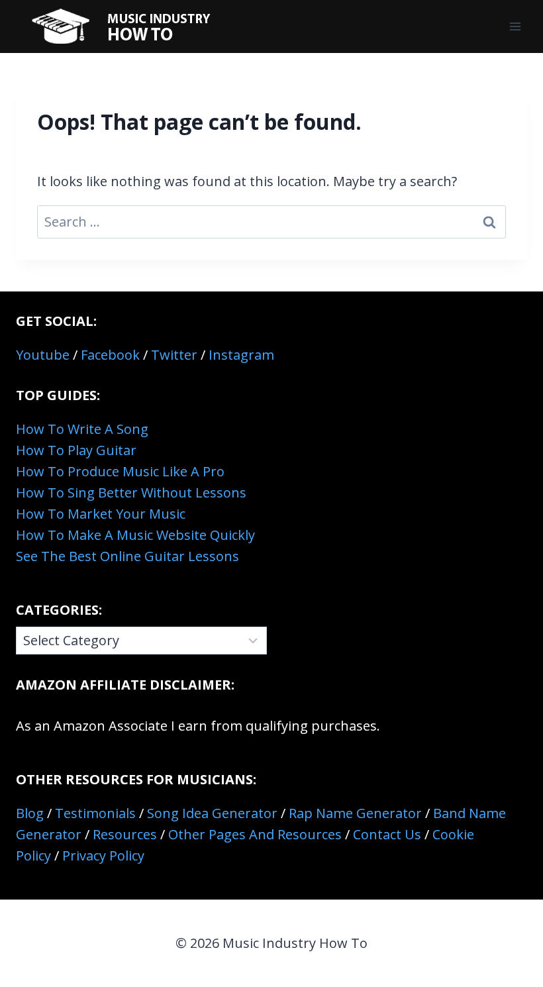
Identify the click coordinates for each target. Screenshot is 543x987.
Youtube (43, 355)
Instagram (241, 355)
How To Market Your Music (100, 514)
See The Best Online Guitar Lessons (127, 556)
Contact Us (387, 834)
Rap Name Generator (355, 813)
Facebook (110, 355)
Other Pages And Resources (255, 834)
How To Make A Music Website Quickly (135, 535)
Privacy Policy (103, 855)
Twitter (174, 355)
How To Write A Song (82, 429)
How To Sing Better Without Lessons (131, 492)
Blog (30, 813)
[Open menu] (515, 26)
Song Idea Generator (212, 813)
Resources (125, 834)
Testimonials (95, 813)
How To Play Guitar (76, 450)
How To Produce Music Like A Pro (120, 471)
